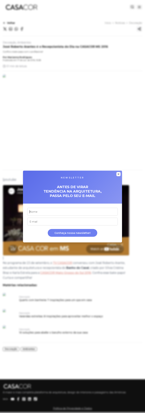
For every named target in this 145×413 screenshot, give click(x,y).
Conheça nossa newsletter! (72, 233)
